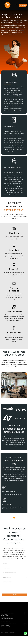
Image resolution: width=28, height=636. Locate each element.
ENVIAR (14, 594)
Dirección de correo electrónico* (9, 572)
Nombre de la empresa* (7, 568)
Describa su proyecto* (7, 581)
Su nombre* (5, 563)
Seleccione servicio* (7, 577)
